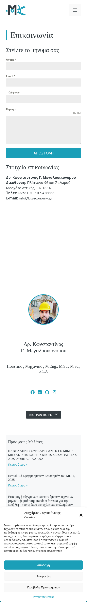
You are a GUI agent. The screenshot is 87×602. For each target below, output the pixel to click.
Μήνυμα (11, 109)
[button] (81, 515)
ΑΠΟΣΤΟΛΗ (44, 153)
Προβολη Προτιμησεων (43, 587)
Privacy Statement (43, 597)
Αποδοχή (43, 565)
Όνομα (11, 59)
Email (10, 76)
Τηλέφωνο (13, 92)
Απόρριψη (43, 576)
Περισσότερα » (18, 464)
